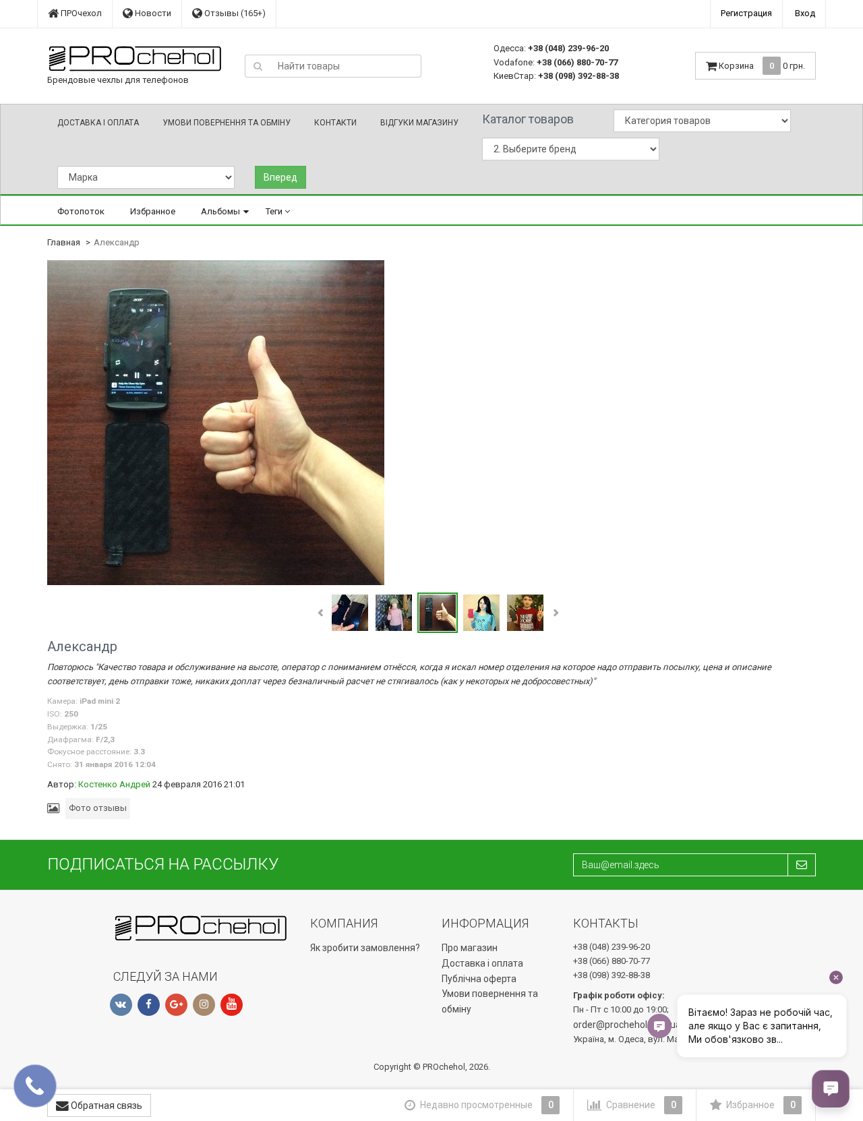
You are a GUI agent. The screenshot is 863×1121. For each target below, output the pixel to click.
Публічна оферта (479, 978)
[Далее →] (215, 422)
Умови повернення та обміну (226, 122)
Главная (63, 242)
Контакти (335, 122)
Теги (275, 211)
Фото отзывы (98, 808)
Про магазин (470, 947)
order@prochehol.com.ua (627, 1024)
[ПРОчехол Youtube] (231, 1005)
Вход (805, 13)
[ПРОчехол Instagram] (204, 1005)
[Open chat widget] (831, 1089)
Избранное (152, 211)
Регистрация (746, 13)
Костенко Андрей (114, 784)
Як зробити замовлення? (365, 947)
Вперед (280, 177)
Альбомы (220, 211)
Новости (152, 13)
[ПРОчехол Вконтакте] (121, 1005)
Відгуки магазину (419, 122)
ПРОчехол (80, 13)
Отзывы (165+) (234, 13)
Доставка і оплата (98, 122)
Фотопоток (81, 211)
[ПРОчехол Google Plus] (176, 1005)
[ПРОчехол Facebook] (149, 1005)
